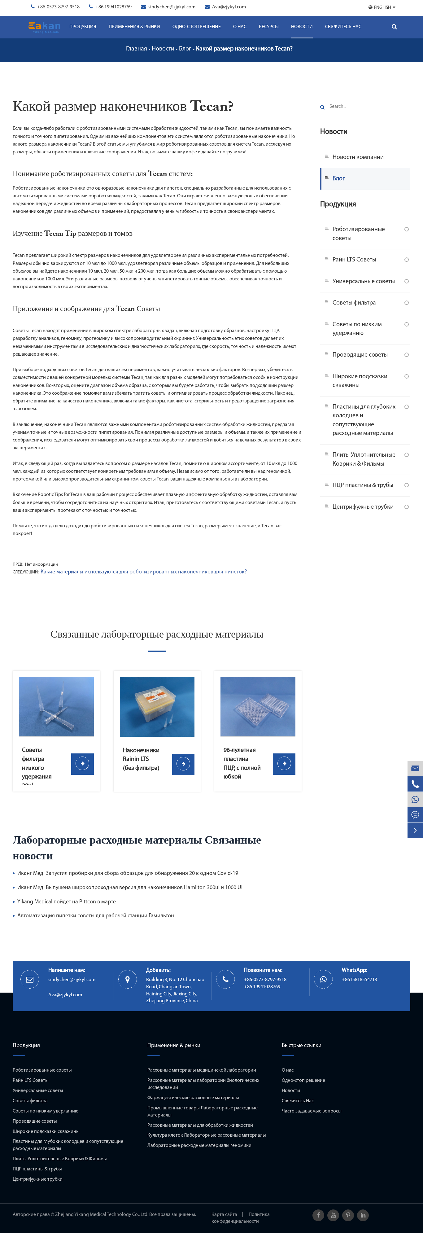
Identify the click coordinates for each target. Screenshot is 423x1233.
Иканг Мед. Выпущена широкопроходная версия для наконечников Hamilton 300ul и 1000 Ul (129, 888)
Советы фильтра (354, 303)
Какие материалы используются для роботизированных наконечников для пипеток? (144, 572)
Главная (136, 49)
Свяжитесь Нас (343, 26)
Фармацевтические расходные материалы (193, 1097)
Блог (185, 49)
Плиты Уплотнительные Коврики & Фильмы (364, 459)
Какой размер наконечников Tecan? (244, 49)
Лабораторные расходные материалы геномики (199, 1145)
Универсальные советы (364, 281)
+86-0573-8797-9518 (58, 7)
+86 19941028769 (113, 7)
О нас (239, 26)
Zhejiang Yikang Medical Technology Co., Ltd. (101, 1214)
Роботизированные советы (359, 233)
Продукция (82, 26)
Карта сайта (224, 1214)
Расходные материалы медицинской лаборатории (201, 1070)
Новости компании (358, 157)
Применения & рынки (134, 26)
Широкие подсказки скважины (360, 380)
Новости (302, 26)
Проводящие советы (360, 355)
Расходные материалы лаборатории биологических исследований (203, 1084)
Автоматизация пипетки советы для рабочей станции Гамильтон (95, 916)
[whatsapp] (415, 799)
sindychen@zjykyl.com (171, 7)
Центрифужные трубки (363, 507)
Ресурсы (269, 26)
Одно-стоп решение (196, 26)
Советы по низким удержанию (357, 328)
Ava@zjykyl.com (229, 7)
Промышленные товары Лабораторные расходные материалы (202, 1112)
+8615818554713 (359, 979)
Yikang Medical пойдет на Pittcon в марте (66, 902)
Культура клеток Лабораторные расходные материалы (206, 1135)
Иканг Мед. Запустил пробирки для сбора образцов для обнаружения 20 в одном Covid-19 (127, 873)
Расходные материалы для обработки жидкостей (200, 1125)
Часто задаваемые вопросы (312, 1111)
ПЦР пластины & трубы (363, 485)
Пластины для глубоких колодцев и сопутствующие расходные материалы (364, 420)
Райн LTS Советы (354, 260)
